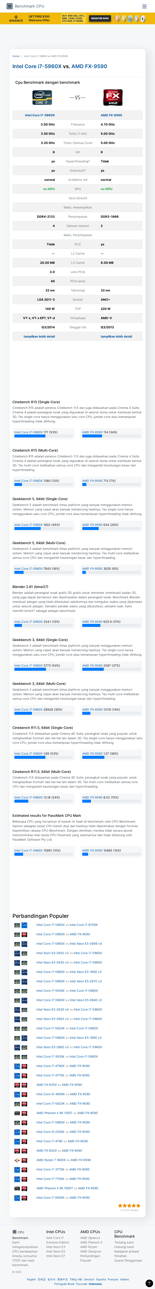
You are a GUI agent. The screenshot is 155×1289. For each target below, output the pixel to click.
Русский (81, 1283)
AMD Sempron (90, 1251)
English (31, 1279)
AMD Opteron (90, 1238)
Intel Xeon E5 (55, 1251)
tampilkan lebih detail (39, 336)
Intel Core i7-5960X (37, 66)
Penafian (120, 1256)
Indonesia (95, 1283)
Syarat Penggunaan (128, 1260)
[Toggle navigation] (144, 6)
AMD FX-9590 (89, 66)
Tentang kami (124, 1242)
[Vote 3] (129, 1205)
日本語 (42, 1279)
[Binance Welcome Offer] (16, 18)
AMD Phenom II (91, 1242)
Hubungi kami (124, 1247)
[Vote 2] (124, 1205)
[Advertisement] (77, 36)
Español (101, 1279)
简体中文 (62, 1279)
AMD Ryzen (88, 1247)
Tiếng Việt (76, 1279)
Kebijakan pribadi (126, 1251)
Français (113, 1279)
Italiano (124, 1279)
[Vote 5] (138, 1205)
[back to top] (149, 1283)
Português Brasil (64, 1283)
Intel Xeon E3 (55, 1247)
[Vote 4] (134, 1205)
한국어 (51, 1279)
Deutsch (89, 1279)
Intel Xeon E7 (55, 1256)
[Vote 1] (120, 1205)
